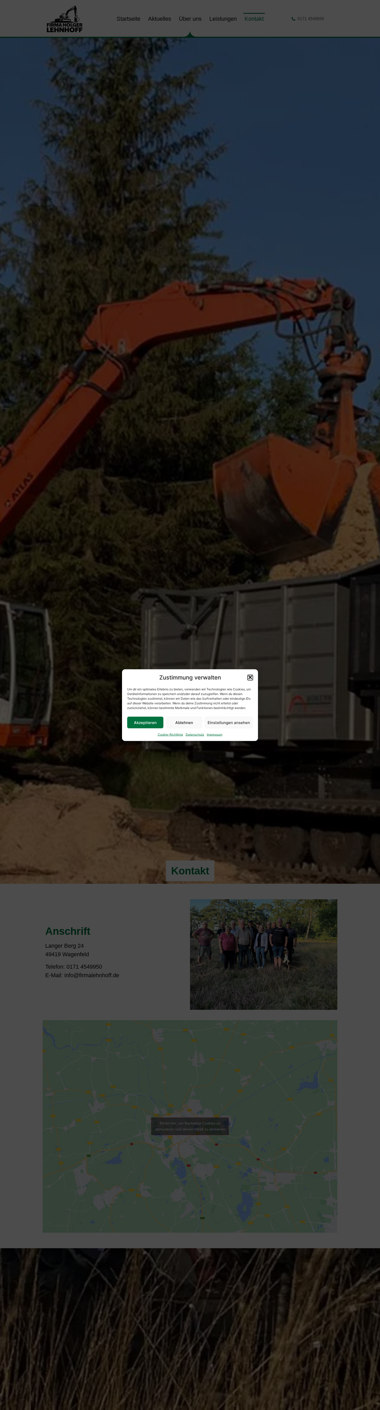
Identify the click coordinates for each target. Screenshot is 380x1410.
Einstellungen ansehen (229, 722)
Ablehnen (184, 722)
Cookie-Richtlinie (170, 734)
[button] (250, 677)
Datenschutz (195, 734)
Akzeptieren (145, 722)
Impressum (214, 734)
